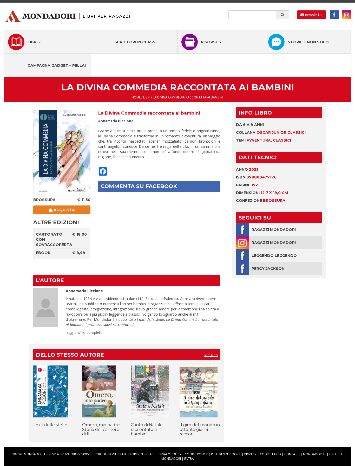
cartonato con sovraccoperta (54, 239)
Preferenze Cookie (226, 454)
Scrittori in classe (136, 42)
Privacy (250, 454)
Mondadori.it (314, 454)
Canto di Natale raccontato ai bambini (147, 429)
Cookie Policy (196, 454)
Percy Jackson (268, 268)
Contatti (292, 454)
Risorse (210, 42)
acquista (63, 210)
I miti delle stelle (50, 424)
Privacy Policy (169, 454)
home (136, 97)
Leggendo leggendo (274, 255)
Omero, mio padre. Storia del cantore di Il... (101, 429)
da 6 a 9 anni (250, 124)
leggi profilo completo (84, 332)
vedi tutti (211, 355)
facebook (334, 14)
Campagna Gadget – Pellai (57, 65)
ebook (43, 252)
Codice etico (270, 454)
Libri (33, 42)
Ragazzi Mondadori (274, 229)
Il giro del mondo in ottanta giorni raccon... (200, 429)
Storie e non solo (308, 42)
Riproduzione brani (110, 454)
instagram (346, 14)
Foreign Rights (142, 454)
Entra (189, 458)
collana (271, 132)
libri (146, 97)
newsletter (313, 14)
